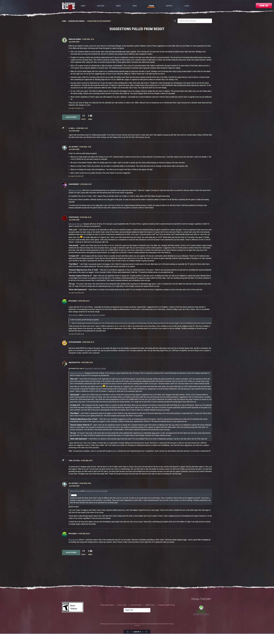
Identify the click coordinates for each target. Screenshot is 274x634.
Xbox (201, 610)
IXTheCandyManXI (75, 342)
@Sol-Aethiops (73, 315)
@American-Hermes (75, 190)
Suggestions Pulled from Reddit (94, 315)
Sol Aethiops (73, 147)
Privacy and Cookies (107, 605)
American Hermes (75, 39)
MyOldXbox (73, 301)
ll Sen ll (72, 128)
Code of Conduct (136, 605)
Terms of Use (122, 605)
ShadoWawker (74, 184)
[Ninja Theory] (201, 599)
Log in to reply (71, 117)
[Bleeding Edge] (68, 7)
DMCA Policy (149, 605)
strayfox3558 (73, 217)
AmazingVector (74, 362)
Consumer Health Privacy (166, 605)
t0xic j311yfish (74, 460)
